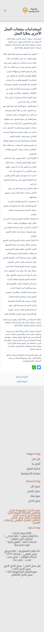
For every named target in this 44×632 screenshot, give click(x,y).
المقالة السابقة (22, 377)
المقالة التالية (21, 382)
